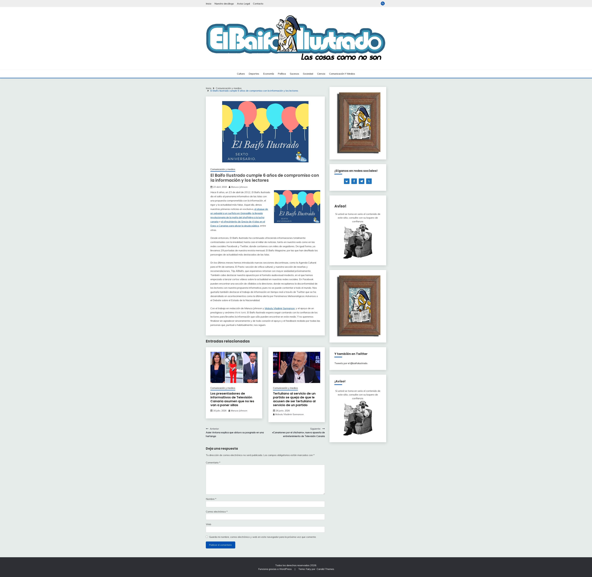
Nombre (211, 498)
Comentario (213, 462)
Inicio (208, 3)
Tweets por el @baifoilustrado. (351, 363)
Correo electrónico (217, 511)
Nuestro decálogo (224, 3)
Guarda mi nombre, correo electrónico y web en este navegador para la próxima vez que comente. (262, 536)
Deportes (254, 73)
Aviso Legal (243, 3)
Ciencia (321, 73)
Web (208, 524)
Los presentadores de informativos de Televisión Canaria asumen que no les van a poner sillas (232, 399)
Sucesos (294, 73)
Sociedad (308, 73)
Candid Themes (325, 569)
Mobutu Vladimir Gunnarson (280, 308)
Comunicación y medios (342, 73)
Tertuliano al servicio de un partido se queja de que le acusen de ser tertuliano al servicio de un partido (294, 399)
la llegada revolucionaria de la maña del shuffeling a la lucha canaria (237, 217)
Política (282, 73)
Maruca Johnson (239, 187)
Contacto (258, 3)
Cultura (241, 73)
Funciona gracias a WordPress (275, 569)
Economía (268, 73)
